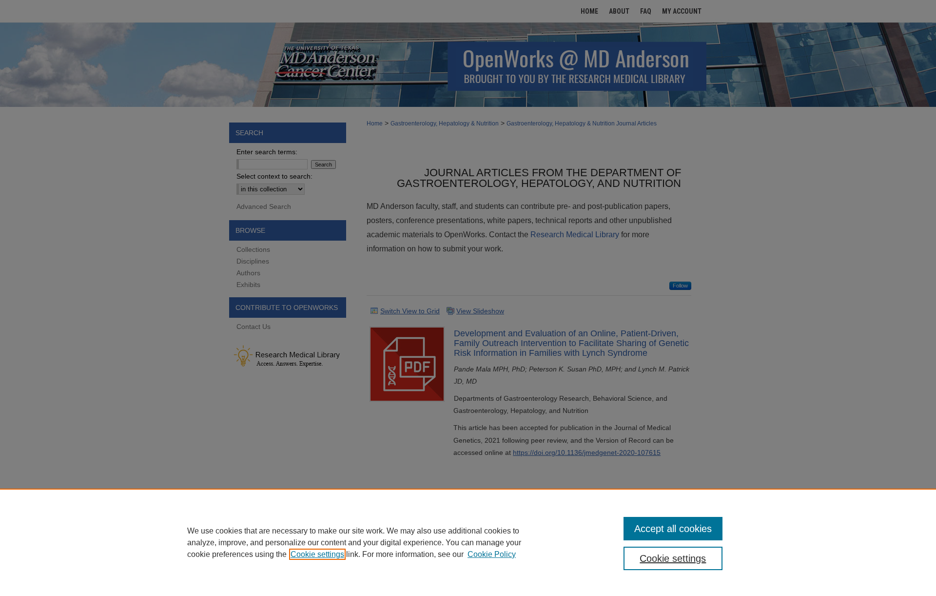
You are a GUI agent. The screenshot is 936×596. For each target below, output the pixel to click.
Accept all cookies (673, 528)
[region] (468, 542)
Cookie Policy (492, 554)
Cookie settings (317, 554)
